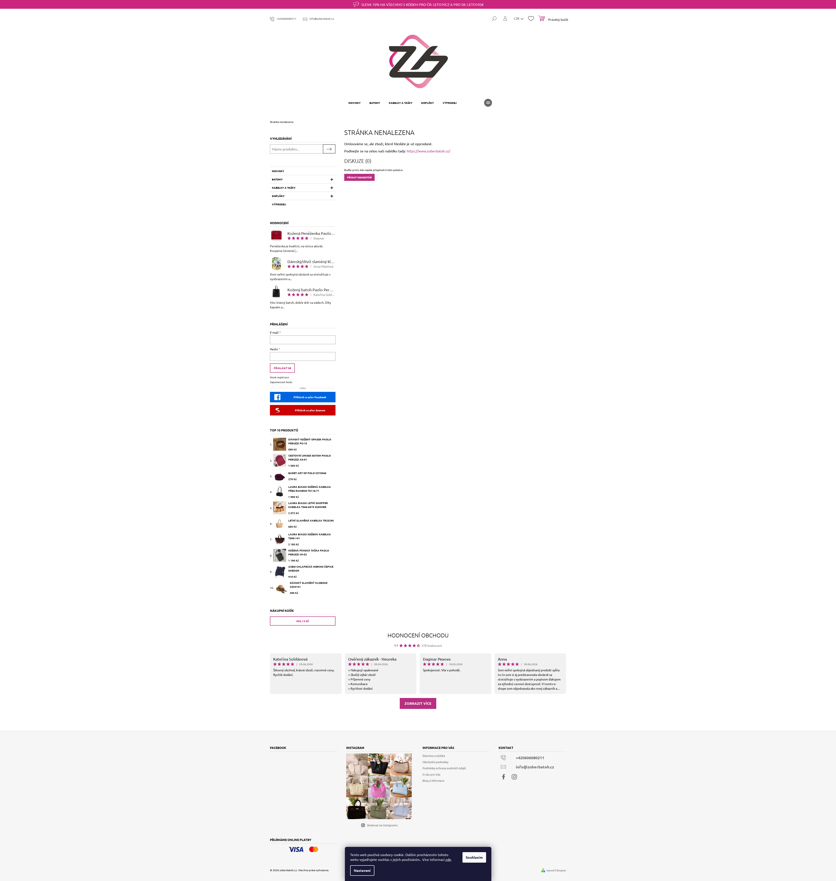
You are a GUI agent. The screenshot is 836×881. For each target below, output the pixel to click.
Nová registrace (279, 377)
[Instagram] (514, 777)
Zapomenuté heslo (281, 382)
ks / (302, 621)
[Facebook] (504, 777)
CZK (517, 18)
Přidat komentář (359, 177)
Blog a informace (433, 780)
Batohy (277, 179)
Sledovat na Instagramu (382, 825)
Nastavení (362, 870)
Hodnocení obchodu (418, 635)
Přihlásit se (282, 368)
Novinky (278, 171)
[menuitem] (354, 103)
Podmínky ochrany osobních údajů (444, 768)
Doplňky (278, 196)
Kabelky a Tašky (283, 187)
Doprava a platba (433, 755)
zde (448, 859)
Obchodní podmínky (435, 762)
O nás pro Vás (431, 774)
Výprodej (279, 204)
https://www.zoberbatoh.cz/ (428, 151)
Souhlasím (474, 857)
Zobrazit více (418, 703)
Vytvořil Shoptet (556, 870)
